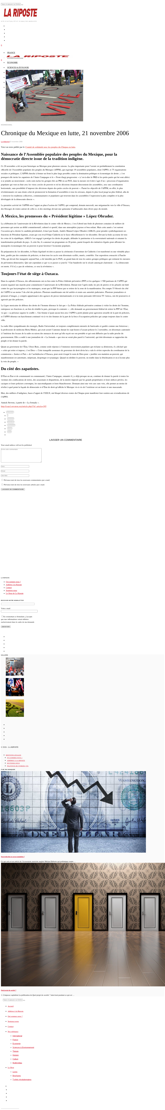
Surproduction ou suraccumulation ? (13, 857)
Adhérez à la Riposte (14, 585)
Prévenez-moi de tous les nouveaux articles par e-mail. (24, 484)
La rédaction (5, 142)
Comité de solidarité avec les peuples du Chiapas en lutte (50, 146)
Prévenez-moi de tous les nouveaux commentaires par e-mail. (27, 480)
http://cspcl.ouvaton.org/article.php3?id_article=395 (23, 406)
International (6, 124)
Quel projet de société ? (8, 990)
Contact (9, 588)
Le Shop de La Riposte (14, 593)
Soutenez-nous (11, 590)
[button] (22, 4)
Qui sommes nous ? (13, 582)
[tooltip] (10, 412)
